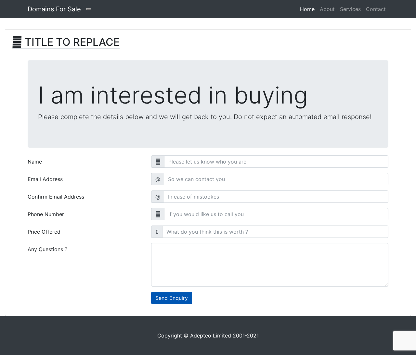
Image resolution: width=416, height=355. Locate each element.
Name (35, 161)
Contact (376, 9)
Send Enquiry (171, 298)
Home (308, 9)
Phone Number (46, 214)
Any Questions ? (47, 249)
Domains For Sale (54, 9)
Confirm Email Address (56, 196)
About (327, 9)
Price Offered (44, 231)
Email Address (45, 179)
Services (350, 9)
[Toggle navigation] (88, 9)
